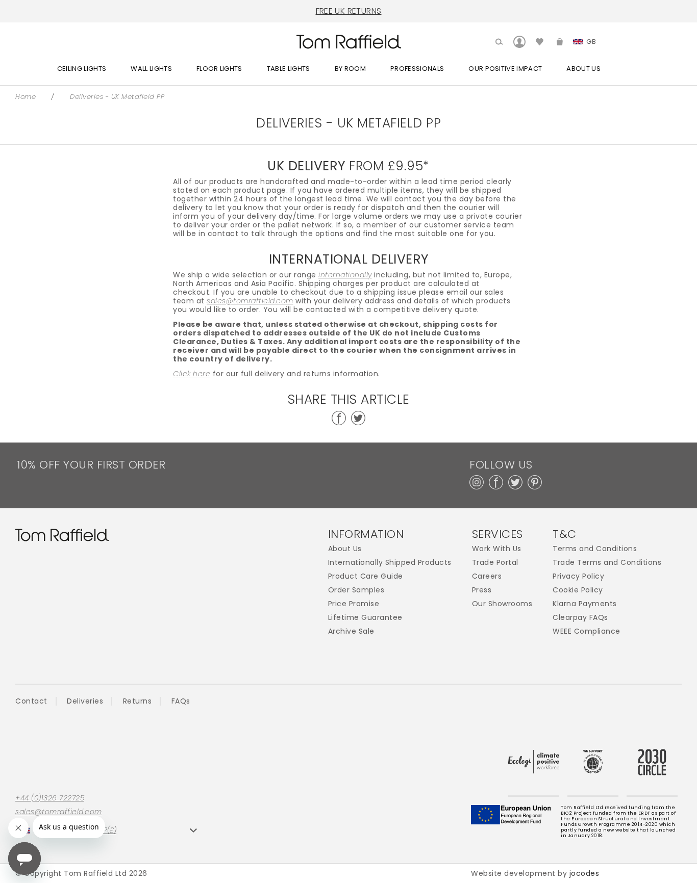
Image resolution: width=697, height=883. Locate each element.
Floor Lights (219, 68)
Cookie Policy (578, 590)
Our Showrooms (502, 604)
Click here (191, 374)
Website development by (535, 873)
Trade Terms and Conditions (607, 562)
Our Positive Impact (505, 68)
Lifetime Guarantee (365, 617)
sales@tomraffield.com (250, 301)
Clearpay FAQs (580, 617)
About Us (583, 68)
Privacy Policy (578, 576)
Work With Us (496, 548)
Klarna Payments (585, 604)
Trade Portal (495, 562)
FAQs (180, 701)
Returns (137, 701)
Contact (31, 701)
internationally (345, 275)
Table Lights (288, 68)
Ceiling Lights (82, 68)
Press (482, 590)
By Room (350, 68)
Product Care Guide (365, 576)
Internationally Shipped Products (390, 562)
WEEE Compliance (586, 631)
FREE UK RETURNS (349, 11)
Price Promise (354, 604)
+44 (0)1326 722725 (49, 798)
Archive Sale (351, 631)
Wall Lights (151, 68)
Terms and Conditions (595, 548)
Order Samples (356, 590)
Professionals (417, 68)
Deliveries (85, 701)
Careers (487, 576)
